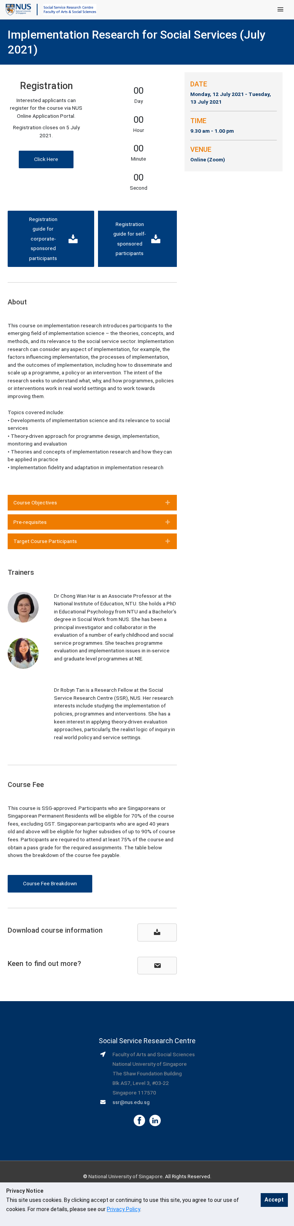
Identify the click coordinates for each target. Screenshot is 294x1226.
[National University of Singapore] (18, 9)
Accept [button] (274, 1200)
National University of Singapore (125, 1176)
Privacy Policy (123, 1209)
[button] (46, 159)
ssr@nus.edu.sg (131, 1102)
